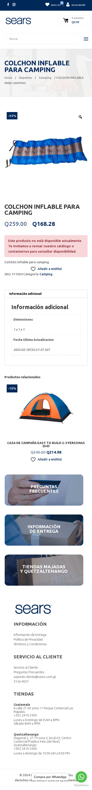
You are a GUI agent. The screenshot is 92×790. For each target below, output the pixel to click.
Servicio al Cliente (26, 667)
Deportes (25, 77)
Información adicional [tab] (25, 293)
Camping (45, 77)
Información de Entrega (30, 635)
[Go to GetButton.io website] (81, 785)
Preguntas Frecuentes (29, 672)
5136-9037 (21, 681)
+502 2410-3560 (25, 748)
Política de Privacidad (28, 639)
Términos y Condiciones (30, 644)
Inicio (8, 77)
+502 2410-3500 (25, 715)
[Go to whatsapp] (81, 776)
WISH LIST (55, 4)
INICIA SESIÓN (78, 5)
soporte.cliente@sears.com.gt (35, 677)
